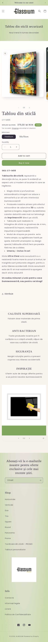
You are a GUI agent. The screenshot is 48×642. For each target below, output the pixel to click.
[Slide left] (18, 107)
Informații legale (12, 603)
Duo (7, 510)
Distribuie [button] (9, 294)
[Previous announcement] (2, 2)
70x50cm (8, 136)
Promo (8, 538)
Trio (6, 516)
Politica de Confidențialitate (18, 614)
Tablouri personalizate (15, 549)
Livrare (8, 609)
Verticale (9, 505)
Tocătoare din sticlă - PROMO (19, 544)
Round (8, 527)
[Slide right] (29, 107)
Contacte (9, 598)
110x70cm (24, 136)
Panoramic (10, 533)
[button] (3, 11)
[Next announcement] (45, 2)
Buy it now (24, 163)
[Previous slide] (18, 438)
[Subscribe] (40, 480)
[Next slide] (29, 438)
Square (8, 521)
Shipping (15, 128)
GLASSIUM (19, 636)
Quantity (5, 142)
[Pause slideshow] (43, 438)
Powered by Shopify (31, 636)
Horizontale (10, 499)
